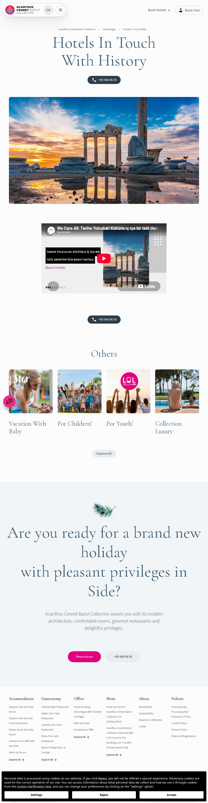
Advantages (109, 29)
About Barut (145, 707)
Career (142, 726)
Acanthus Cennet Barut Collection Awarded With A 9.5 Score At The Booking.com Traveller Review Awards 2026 (119, 737)
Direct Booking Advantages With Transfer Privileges (88, 712)
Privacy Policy (179, 730)
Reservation (84, 656)
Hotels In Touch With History (136, 29)
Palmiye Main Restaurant (55, 707)
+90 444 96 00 (123, 656)
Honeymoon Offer (84, 730)
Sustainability (146, 713)
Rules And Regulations (183, 736)
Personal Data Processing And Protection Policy (181, 712)
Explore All (104, 453)
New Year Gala (82, 723)
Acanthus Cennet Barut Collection (76, 29)
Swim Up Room (17, 752)
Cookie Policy (179, 723)
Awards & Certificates (150, 720)
